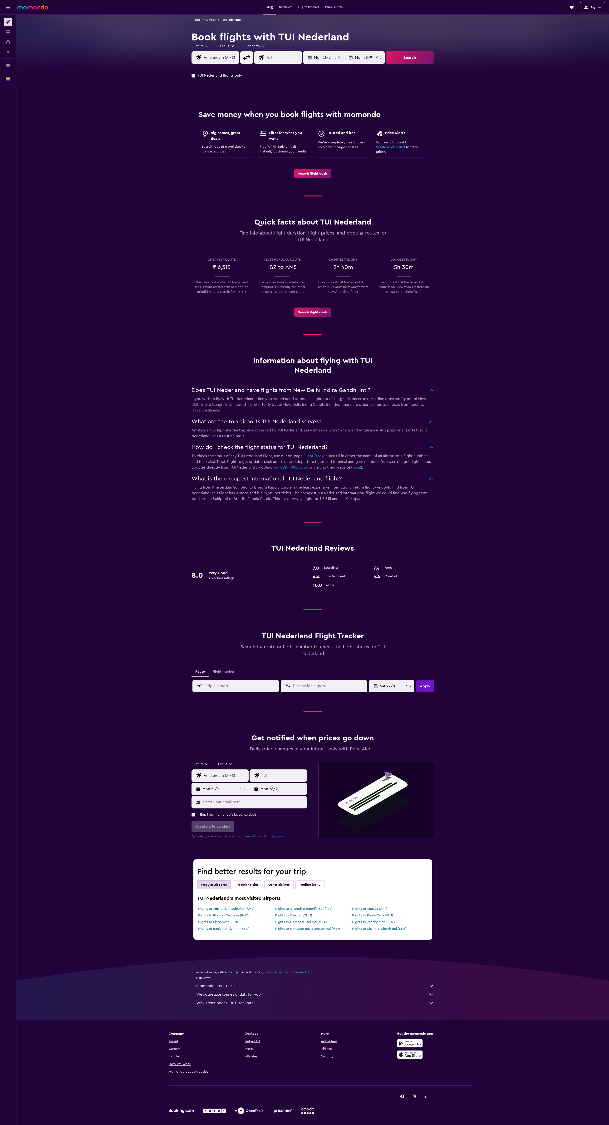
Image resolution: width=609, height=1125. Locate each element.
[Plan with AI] (8, 52)
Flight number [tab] (223, 671)
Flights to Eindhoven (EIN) (218, 922)
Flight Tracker (315, 456)
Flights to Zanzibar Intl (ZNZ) (373, 922)
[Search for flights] (8, 22)
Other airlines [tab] (279, 884)
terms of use (252, 836)
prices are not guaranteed (294, 972)
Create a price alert (390, 147)
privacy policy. (276, 836)
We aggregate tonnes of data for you (228, 994)
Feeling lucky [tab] (310, 884)
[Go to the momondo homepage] (32, 7)
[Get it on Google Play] (410, 1043)
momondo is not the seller (219, 986)
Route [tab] (200, 671)
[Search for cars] (8, 42)
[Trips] (8, 65)
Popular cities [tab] (247, 884)
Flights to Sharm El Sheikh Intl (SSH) (379, 928)
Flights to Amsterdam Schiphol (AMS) (226, 908)
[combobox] (201, 46)
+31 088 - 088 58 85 (291, 467)
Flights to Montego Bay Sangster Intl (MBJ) (307, 928)
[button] (8, 7)
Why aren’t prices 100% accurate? (225, 1003)
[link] (312, 173)
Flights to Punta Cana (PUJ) (372, 915)
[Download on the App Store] (410, 1054)
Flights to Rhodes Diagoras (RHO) (224, 915)
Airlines (211, 19)
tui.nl (356, 467)
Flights (196, 19)
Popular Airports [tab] (214, 884)
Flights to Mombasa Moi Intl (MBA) (301, 922)
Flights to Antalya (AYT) (369, 908)
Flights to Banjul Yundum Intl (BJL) (224, 928)
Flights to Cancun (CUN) (293, 915)
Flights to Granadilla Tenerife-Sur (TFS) (304, 908)
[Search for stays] (8, 32)
